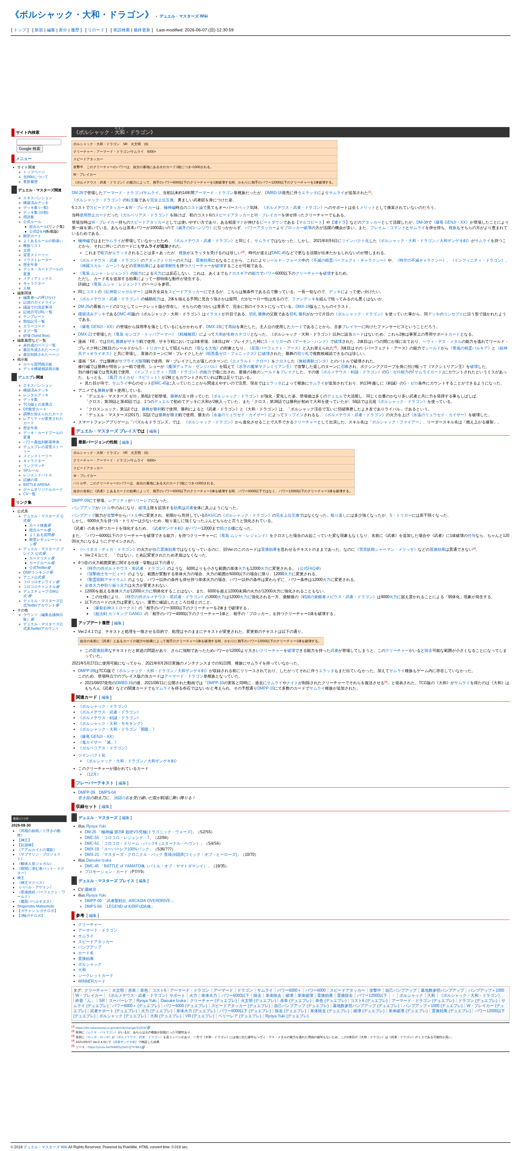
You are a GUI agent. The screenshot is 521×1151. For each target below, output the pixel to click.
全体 (89, 585)
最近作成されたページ (41, 350)
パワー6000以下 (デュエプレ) (245, 1011)
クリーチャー (199, 265)
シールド (433, 348)
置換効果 (203, 260)
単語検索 (121, 29)
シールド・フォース (284, 260)
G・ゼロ (393, 372)
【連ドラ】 (340, 222)
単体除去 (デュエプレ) (329, 1011)
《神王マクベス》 (31, 883)
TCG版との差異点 (37, 404)
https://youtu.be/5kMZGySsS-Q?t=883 (114, 1047)
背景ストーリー (36, 255)
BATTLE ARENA (36, 484)
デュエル (335, 396)
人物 (26, 288)
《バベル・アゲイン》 (35, 887)
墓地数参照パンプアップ (442, 990)
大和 (219, 334)
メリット (367, 207)
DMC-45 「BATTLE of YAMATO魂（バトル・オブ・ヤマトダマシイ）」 (148, 866)
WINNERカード (92, 981)
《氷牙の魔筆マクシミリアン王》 (264, 366)
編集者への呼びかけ (39, 297)
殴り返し (338, 515)
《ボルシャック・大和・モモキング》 (111, 723)
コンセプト (453, 314)
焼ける (225, 528)
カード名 (86, 953)
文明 (26, 250)
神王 (20, 878)
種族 (452, 227)
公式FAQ (307, 568)
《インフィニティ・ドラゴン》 (477, 260)
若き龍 (84, 797)
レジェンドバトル (37, 475)
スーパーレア (120, 1000)
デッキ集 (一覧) (35, 207)
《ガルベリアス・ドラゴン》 (144, 215)
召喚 (345, 366)
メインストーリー (37, 456)
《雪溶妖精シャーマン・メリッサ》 (386, 549)
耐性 (172, 265)
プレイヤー (352, 326)
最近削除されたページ (41, 354)
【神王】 (24, 840)
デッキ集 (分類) (35, 212)
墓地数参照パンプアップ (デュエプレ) (366, 1005)
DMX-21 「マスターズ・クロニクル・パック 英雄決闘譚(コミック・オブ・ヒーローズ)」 (163, 854)
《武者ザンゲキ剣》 (167, 528)
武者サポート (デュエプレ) (113, 1011)
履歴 (75, 29)
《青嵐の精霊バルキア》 (470, 348)
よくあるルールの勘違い (43, 241)
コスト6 (159, 990)
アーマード (223, 990)
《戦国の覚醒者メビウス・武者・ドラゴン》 (337, 597)
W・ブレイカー (142, 207)
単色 (144, 990)
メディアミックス (37, 278)
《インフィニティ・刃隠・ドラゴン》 (166, 372)
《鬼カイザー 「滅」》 (98, 742)
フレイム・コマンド (388, 227)
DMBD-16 (273, 192)
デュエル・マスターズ (98, 817)
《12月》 (93, 774)
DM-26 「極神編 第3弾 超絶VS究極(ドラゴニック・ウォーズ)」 (140, 832)
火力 (184, 260)
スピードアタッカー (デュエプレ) (240, 1005)
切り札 (303, 353)
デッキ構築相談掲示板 (41, 369)
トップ (20, 29)
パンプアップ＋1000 (486, 990)
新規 (39, 29)
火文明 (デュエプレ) (258, 1000)
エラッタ (309, 192)
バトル (105, 507)
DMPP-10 (215, 683)
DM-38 (422, 222)
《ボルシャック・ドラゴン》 (97, 200)
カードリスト (40, 558)
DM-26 (77, 192)
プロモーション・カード (106, 871)
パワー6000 (315, 990)
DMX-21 (85, 334)
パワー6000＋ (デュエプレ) (135, 1005)
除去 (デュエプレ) (290, 1011)
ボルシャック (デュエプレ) (122, 1016)
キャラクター (34, 283)
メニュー (24, 158)
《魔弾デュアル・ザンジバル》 (191, 366)
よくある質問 (40, 535)
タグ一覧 (30, 331)
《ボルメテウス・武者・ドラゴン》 (293, 207)
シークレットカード (95, 975)
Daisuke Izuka (98, 860)
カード (107, 306)
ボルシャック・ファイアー (395, 422)
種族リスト (32, 245)
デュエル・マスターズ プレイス (106, 431)
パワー (269, 273)
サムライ (151, 192)
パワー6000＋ (289, 990)
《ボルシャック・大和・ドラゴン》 (82, 14)
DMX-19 (302, 306)
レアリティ (118, 500)
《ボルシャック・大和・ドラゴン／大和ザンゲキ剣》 (424, 240)
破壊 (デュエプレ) (368, 1011)
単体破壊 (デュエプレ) (408, 1011)
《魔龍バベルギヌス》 (35, 901)
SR (102, 1000)
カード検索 (38, 525)
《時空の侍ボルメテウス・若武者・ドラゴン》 (126, 568)
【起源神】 (26, 845)
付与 (471, 535)
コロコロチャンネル (39, 586)
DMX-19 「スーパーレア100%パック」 (119, 849)
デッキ (335, 291)
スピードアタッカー (107, 207)
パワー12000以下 (372, 995)
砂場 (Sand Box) (36, 335)
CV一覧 (29, 494)
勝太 (174, 415)
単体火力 (209, 995)
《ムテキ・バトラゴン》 (101, 1032)
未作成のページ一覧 (39, 345)
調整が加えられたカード (43, 414)
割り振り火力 (116, 585)
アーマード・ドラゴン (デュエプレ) (423, 1000)
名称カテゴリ (238, 334)
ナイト (292, 683)
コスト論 (195, 207)
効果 (178, 507)
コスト (92, 291)
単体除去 (273, 995)
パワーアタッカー (260, 227)
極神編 (169, 207)
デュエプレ (27, 377)
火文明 (118, 990)
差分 (63, 29)
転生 (130, 200)
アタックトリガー (160, 260)
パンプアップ (83, 507)
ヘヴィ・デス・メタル (442, 341)
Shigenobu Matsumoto (35, 906)
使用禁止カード (93, 215)
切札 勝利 (297, 314)
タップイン (294, 415)
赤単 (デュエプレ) (295, 1000)
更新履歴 (30, 181)
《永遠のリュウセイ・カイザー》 (239, 415)
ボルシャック (90, 964)
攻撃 (111, 515)
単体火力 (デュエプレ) (195, 1011)
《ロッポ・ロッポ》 (98, 1037)
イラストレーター (37, 260)
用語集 (28, 217)
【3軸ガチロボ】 (31, 915)
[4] (474, 548)
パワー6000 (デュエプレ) (185, 1005)
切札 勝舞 (257, 314)
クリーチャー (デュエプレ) (213, 1000)
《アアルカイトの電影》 (37, 850)
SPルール (31, 470)
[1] (369, 191)
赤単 (132, 990)
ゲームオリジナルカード (43, 489)
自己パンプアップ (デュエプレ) (301, 1005)
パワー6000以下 (235, 995)
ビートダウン (271, 222)
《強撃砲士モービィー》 (106, 574)
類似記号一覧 (34, 321)
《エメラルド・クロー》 (249, 361)
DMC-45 (279, 252)
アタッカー (371, 222)
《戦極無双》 (187, 334)
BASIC (211, 515)
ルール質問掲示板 (37, 364)
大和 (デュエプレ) (165, 1016)
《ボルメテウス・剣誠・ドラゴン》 (350, 372)
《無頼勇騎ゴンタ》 (312, 361)
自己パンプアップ (401, 990)
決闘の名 (121, 797)
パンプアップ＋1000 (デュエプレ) (433, 1005)
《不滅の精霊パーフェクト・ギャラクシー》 (348, 260)
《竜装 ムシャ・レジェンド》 (104, 273)
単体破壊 (305, 995)
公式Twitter (38, 567)
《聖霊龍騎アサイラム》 (106, 579)
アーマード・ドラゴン (122, 192)
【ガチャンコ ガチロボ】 (37, 911)
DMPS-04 (107, 792)
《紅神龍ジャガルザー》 (123, 291)
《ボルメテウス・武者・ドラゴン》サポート (146, 995)
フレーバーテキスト (95, 783)
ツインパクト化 (355, 240)
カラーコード (34, 326)
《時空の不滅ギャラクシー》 (421, 260)
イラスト (214, 314)
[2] (243, 251)
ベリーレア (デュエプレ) (239, 1016)
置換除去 (345, 995)
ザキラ (133, 341)
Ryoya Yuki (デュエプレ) (286, 1016)
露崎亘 (90, 889)
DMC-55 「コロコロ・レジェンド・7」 (119, 837)
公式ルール (32, 222)
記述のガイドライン (39, 302)
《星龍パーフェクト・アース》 (275, 348)
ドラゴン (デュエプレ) (477, 1000)
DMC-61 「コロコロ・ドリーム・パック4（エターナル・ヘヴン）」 (144, 843)
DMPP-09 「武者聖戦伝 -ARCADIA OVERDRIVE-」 (130, 900)
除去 (428, 650)
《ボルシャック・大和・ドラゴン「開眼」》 (117, 729)
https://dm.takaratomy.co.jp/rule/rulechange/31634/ (111, 1027)
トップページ (34, 172)
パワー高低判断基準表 (41, 442)
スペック (242, 207)
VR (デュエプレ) (199, 1016)
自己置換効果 (164, 549)
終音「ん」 (85, 1000)
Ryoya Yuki (96, 826)
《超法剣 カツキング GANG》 (117, 613)
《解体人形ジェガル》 (35, 864)
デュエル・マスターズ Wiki (183, 16)
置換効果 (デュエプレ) (451, 1011)
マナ (240, 222)
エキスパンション (37, 198)
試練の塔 (30, 480)
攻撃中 (375, 990)
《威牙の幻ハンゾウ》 (193, 227)
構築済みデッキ (36, 203)
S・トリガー (276, 341)
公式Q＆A (37, 231)
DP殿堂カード (34, 409)
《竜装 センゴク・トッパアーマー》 (144, 334)
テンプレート (34, 316)
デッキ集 (30, 399)
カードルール (40, 563)
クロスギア (238, 273)
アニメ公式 (32, 577)
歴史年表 (30, 264)
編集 (51, 29)
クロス (281, 361)
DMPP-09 (80, 500)
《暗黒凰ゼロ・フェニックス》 (230, 353)
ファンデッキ (303, 299)
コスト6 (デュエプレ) (368, 1000)
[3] (335, 347)
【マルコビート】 (310, 222)
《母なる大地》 (206, 348)
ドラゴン (245, 990)
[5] (385, 682)
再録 (232, 326)
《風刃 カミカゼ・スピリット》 (134, 377)
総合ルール (38, 226)
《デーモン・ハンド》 (310, 341)
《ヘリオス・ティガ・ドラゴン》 (107, 549)
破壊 (164, 265)
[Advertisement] (260, 81)
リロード (96, 29)
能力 (104, 252)
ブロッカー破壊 (297, 227)
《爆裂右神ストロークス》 (114, 608)
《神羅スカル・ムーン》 (99, 265)
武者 (189, 507)
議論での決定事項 (37, 307)
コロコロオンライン (39, 582)
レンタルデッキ (36, 395)
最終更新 (142, 29)
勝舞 (102, 390)
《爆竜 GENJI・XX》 (451, 222)
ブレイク (288, 372)
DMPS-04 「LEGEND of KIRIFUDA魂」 (120, 906)
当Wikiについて (35, 177)
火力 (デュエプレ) (156, 1011)
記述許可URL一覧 (37, 312)
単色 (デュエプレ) (330, 1000)
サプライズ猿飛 (132, 361)
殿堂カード (32, 236)
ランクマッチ (34, 465)
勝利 (157, 409)
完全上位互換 (162, 200)
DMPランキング (36, 572)
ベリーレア (141, 500)
